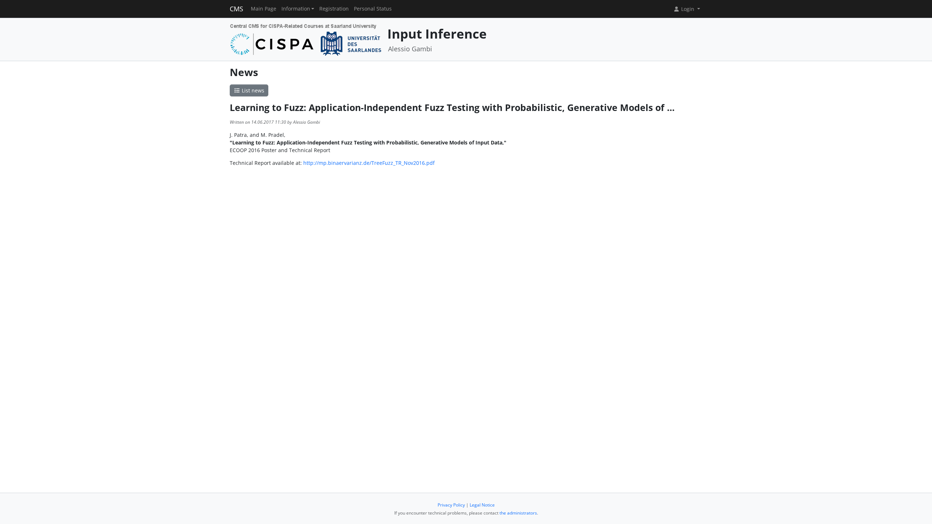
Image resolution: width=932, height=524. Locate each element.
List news (252, 90)
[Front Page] (306, 38)
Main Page (263, 9)
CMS (236, 8)
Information (295, 9)
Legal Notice (482, 505)
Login (688, 8)
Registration (334, 9)
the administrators (518, 513)
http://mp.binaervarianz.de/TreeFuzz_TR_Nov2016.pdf (369, 162)
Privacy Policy (451, 505)
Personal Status (373, 9)
